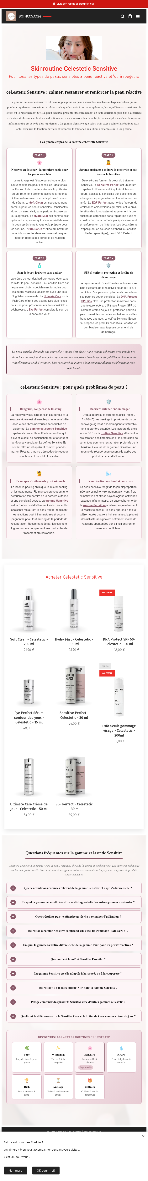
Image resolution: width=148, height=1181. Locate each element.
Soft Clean (36, 202)
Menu (138, 16)
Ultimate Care (52, 296)
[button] (122, 16)
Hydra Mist (41, 216)
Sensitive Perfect (108, 185)
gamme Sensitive (56, 500)
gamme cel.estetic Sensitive (48, 428)
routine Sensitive (112, 433)
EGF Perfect (100, 202)
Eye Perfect (36, 309)
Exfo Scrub (35, 229)
